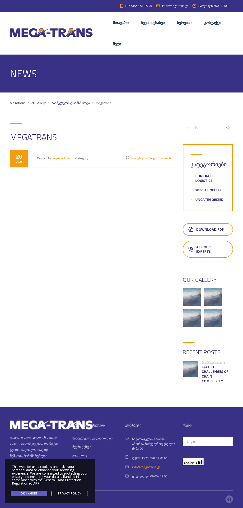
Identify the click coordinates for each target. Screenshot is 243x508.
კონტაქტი (212, 22)
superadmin (61, 158)
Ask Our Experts (203, 249)
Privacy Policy (69, 493)
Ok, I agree (28, 493)
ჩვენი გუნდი (81, 446)
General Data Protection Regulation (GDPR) (46, 481)
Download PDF (210, 229)
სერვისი (184, 22)
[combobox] (208, 441)
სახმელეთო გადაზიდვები (92, 438)
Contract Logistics (204, 178)
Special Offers (208, 190)
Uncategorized (209, 199)
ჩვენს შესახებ (153, 22)
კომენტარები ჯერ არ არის (151, 158)
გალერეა (79, 455)
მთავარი (121, 22)
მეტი (117, 44)
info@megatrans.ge (146, 467)
